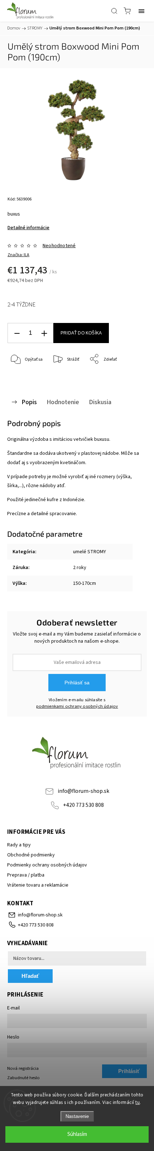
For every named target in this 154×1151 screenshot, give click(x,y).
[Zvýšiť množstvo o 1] (44, 333)
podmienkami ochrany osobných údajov (77, 706)
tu (137, 1102)
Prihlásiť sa (77, 682)
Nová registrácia (23, 1068)
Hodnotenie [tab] (63, 402)
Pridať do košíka (81, 333)
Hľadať (30, 976)
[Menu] (141, 11)
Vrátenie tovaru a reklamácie (37, 885)
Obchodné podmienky (31, 855)
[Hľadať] (114, 10)
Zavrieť (130, 378)
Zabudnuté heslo (23, 1077)
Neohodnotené (59, 245)
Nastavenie (77, 1116)
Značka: (18, 255)
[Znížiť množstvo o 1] (17, 333)
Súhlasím (77, 1134)
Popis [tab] (29, 402)
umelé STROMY (89, 551)
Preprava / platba (25, 875)
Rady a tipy (19, 845)
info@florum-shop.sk (83, 791)
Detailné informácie (28, 227)
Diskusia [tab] (100, 402)
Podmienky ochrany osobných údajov (47, 865)
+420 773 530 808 (83, 805)
